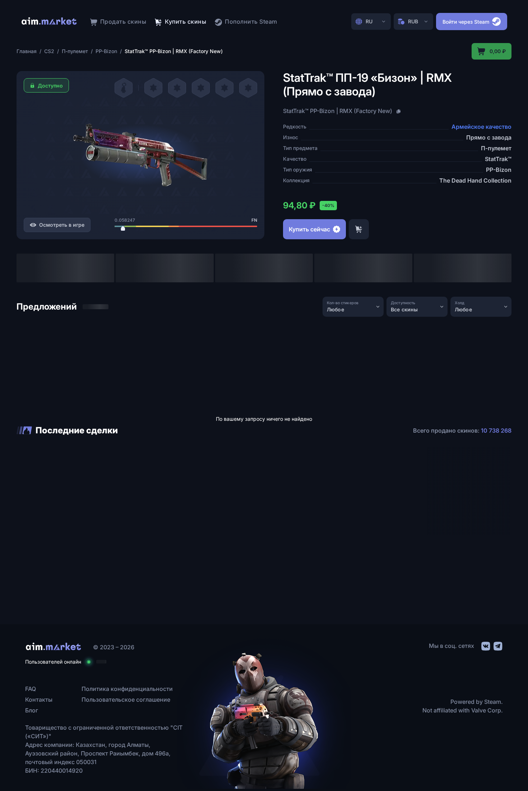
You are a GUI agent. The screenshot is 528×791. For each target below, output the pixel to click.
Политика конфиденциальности (127, 688)
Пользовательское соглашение (126, 699)
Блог (31, 710)
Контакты (38, 699)
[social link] (485, 645)
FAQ (30, 688)
